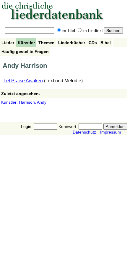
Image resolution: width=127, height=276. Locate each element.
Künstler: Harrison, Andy (23, 102)
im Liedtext (92, 30)
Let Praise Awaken (23, 80)
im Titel (68, 30)
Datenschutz (84, 132)
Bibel (105, 42)
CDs (93, 42)
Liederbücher (71, 42)
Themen (46, 42)
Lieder (7, 42)
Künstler (26, 42)
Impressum (110, 132)
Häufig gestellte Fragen (25, 51)
